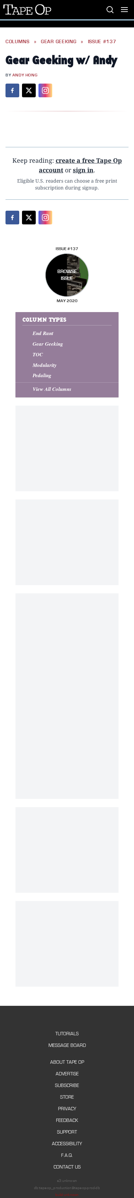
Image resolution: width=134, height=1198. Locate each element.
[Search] (110, 9)
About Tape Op (67, 1062)
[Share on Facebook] (12, 90)
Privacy (67, 1108)
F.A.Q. (67, 1155)
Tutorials (67, 1033)
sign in (83, 170)
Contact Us (67, 1167)
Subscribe (67, 1085)
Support (67, 1132)
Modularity (45, 365)
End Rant (43, 333)
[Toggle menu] (124, 9)
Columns (17, 42)
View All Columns (52, 389)
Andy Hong (24, 75)
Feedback (67, 1120)
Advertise (67, 1073)
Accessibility (67, 1143)
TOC (38, 354)
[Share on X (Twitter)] (29, 90)
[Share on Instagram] (45, 90)
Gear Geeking (58, 42)
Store (67, 1097)
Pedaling (42, 375)
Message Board (67, 1045)
